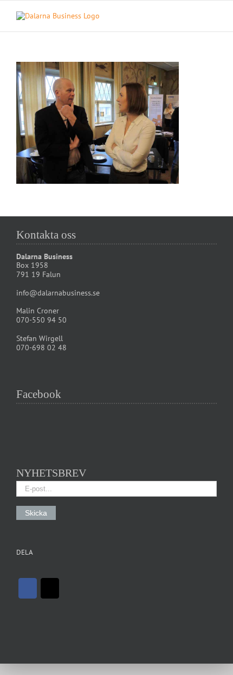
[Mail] (50, 588)
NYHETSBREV (51, 473)
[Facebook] (27, 588)
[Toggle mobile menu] (212, 17)
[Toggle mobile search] (193, 17)
